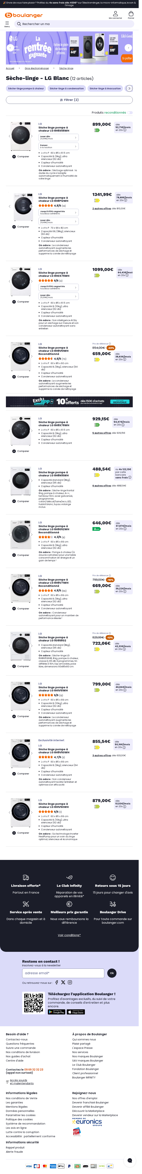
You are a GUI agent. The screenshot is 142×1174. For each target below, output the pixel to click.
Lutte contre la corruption (22, 1132)
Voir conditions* (69, 935)
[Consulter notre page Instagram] (70, 983)
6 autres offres (101, 485)
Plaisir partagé (81, 1044)
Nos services (80, 1052)
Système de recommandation (25, 1123)
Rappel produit (15, 1147)
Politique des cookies (19, 1119)
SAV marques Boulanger (87, 1060)
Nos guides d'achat (18, 1056)
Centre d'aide (14, 1060)
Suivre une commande (21, 1048)
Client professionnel (85, 1073)
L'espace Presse (82, 1048)
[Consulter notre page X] (63, 983)
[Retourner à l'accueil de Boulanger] (23, 15)
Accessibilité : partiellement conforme (30, 1136)
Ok (112, 973)
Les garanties (14, 1102)
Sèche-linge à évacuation (105, 88)
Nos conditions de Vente (21, 1098)
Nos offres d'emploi (84, 1098)
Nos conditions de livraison (23, 1052)
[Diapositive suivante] (129, 88)
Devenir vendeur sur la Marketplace (95, 1115)
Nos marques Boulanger (87, 1056)
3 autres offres (101, 755)
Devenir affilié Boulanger (88, 1107)
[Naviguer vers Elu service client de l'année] (102, 1131)
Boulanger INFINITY (84, 1077)
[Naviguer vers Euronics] (102, 1122)
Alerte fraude (14, 1152)
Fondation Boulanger (85, 1069)
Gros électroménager (37, 68)
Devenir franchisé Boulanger (90, 1102)
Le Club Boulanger (83, 1065)
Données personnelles (20, 1111)
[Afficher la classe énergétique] (97, 130)
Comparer (23, 156)
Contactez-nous (17, 1039)
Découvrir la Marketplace (88, 1111)
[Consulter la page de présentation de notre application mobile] (56, 1011)
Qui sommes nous (84, 1039)
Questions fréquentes (20, 1044)
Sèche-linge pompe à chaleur (26, 88)
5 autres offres (101, 432)
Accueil (10, 68)
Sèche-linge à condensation (67, 88)
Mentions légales (17, 1107)
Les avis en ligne (16, 1128)
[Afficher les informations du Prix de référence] (110, 344)
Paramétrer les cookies (21, 1115)
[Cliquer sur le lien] (71, 48)
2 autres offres (101, 208)
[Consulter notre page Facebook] (56, 983)
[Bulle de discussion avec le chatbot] (130, 1161)
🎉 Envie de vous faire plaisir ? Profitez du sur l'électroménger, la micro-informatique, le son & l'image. (69, 4)
